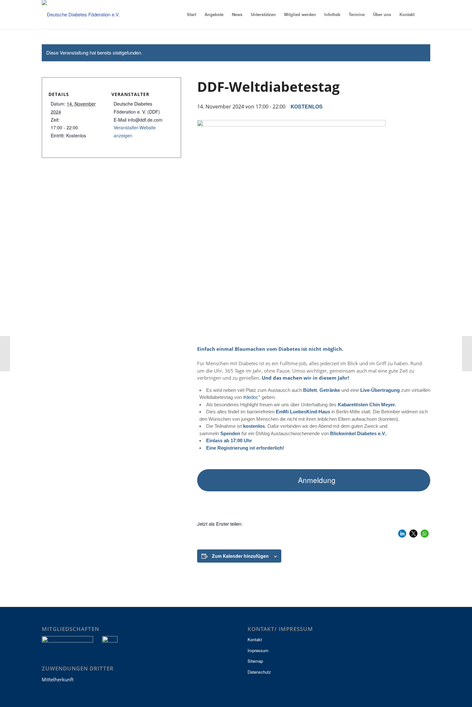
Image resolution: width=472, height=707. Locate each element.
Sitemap (255, 661)
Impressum (258, 650)
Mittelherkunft (58, 679)
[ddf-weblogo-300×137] (85, 14)
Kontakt (255, 639)
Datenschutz (259, 672)
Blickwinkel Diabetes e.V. (358, 433)
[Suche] (424, 14)
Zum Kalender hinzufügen (240, 556)
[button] (402, 534)
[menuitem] (191, 14)
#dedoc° (251, 397)
